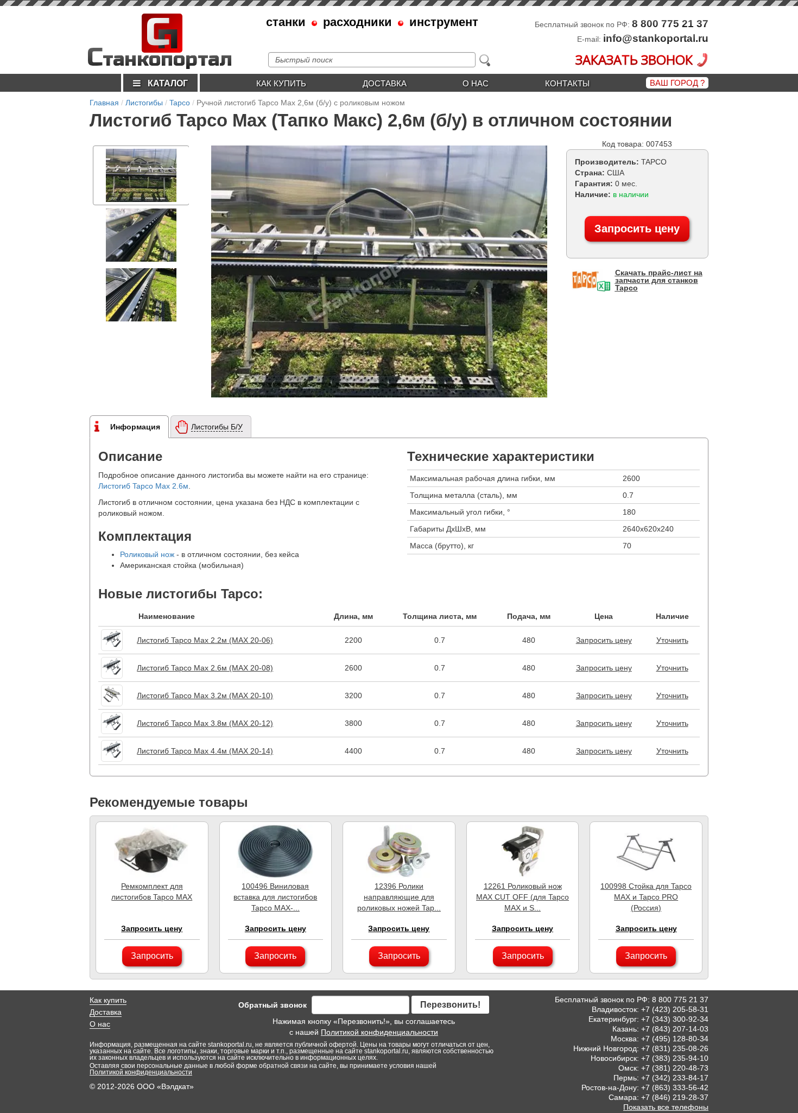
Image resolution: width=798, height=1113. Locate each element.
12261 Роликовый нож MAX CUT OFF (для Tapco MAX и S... (522, 897)
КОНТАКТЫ (567, 83)
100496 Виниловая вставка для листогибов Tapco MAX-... (275, 897)
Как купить (281, 83)
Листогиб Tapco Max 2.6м (143, 486)
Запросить (152, 955)
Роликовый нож (147, 554)
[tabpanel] (141, 175)
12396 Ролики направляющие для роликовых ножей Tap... (399, 897)
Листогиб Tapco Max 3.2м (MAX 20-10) (205, 695)
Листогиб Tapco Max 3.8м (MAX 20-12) (205, 723)
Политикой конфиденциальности (379, 1032)
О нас (476, 83)
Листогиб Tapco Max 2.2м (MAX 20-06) (205, 640)
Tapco (179, 102)
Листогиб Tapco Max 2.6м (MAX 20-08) (205, 667)
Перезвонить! (450, 1004)
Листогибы (144, 102)
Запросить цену (637, 229)
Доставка (385, 83)
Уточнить (672, 640)
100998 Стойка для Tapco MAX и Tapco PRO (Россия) (646, 897)
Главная (104, 102)
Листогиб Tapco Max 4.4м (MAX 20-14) (205, 751)
